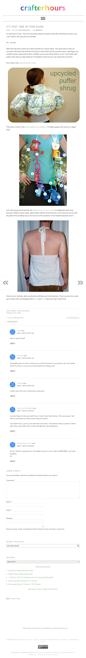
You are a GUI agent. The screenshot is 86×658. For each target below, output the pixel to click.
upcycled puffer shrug (27, 63)
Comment (10, 480)
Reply (12, 343)
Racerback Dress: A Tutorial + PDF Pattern (24, 584)
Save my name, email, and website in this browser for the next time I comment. (35, 529)
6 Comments (37, 30)
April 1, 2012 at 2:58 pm (25, 446)
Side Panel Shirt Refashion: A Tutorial (22, 581)
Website (9, 518)
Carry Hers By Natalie (24, 408)
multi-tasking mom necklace (36, 127)
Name (9, 502)
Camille (20, 383)
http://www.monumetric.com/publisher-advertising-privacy (45, 628)
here (36, 299)
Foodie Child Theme (30, 640)
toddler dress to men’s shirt (43, 210)
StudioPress (63, 640)
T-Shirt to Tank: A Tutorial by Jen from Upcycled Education (30, 577)
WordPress (74, 640)
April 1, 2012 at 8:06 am (25, 386)
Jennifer (20, 355)
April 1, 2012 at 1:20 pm (25, 411)
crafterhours (43, 6)
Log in (43, 642)
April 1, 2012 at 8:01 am (25, 358)
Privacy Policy (15, 599)
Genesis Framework (47, 640)
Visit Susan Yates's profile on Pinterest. (43, 589)
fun (18, 313)
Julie (19, 331)
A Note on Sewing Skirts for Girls (20, 571)
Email (9, 510)
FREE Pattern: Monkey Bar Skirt (20, 574)
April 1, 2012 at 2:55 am (25, 333)
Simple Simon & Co (24, 443)
